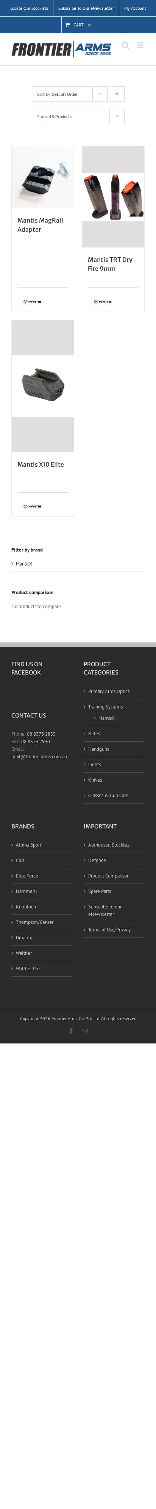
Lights (94, 764)
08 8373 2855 (41, 734)
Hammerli (26, 891)
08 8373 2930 (35, 741)
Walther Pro (28, 968)
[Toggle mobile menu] (141, 45)
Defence (97, 860)
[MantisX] (29, 302)
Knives (95, 780)
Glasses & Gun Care (108, 795)
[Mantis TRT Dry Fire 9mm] (113, 196)
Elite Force (27, 876)
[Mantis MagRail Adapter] (43, 177)
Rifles (94, 733)
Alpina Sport (28, 845)
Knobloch (26, 907)
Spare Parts (99, 891)
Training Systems (105, 707)
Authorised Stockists (108, 845)
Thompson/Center (34, 922)
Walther (24, 953)
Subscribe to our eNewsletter (105, 910)
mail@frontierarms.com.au (39, 756)
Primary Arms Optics (108, 691)
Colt (20, 860)
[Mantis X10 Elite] (43, 386)
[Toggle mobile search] (125, 45)
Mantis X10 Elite (40, 464)
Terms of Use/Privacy (109, 930)
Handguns (98, 749)
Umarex (24, 937)
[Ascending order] (117, 94)
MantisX (24, 564)
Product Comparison (108, 876)
